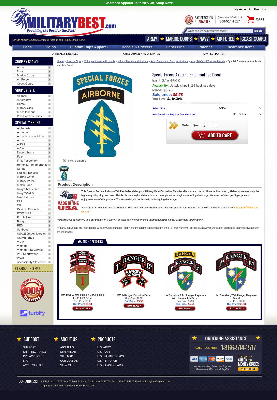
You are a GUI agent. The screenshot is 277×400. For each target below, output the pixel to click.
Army (152, 39)
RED (20, 225)
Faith (20, 156)
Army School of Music (31, 136)
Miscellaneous (26, 112)
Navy (204, 39)
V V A (20, 241)
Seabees (22, 229)
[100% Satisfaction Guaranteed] (33, 290)
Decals (137, 47)
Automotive (24, 99)
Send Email (68, 351)
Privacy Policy (34, 356)
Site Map (66, 356)
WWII (20, 258)
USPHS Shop (25, 237)
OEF (20, 201)
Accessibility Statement (31, 262)
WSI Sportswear (27, 253)
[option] (64, 173)
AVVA (20, 148)
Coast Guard (253, 39)
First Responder (27, 160)
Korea (21, 168)
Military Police (26, 180)
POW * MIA (24, 213)
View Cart (67, 365)
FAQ (25, 360)
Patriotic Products (28, 209)
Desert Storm (25, 152)
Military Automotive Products (99, 61)
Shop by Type (73, 61)
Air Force (225, 39)
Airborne (22, 132)
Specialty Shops (27, 122)
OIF (19, 205)
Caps (27, 47)
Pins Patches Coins (29, 116)
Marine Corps (179, 39)
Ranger (22, 221)
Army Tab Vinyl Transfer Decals (207, 61)
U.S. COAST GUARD (110, 365)
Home (60, 61)
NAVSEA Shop (26, 197)
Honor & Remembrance (32, 164)
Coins (51, 47)
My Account (242, 9)
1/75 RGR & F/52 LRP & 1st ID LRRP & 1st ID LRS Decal (82, 297)
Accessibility (33, 365)
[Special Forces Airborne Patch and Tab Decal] (74, 161)
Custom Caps (89, 47)
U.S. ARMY (104, 347)
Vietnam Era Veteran (30, 249)
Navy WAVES (25, 193)
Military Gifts (25, 107)
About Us (259, 9)
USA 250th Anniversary (31, 233)
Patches (206, 47)
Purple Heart (25, 217)
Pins (175, 47)
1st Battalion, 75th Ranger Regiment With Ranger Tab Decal (185, 297)
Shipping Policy (34, 351)
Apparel (22, 95)
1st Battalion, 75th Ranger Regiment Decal (236, 297)
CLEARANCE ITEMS (27, 268)
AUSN (21, 144)
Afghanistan (24, 128)
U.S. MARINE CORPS (110, 356)
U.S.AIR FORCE (107, 360)
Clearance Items (240, 47)
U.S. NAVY (104, 351)
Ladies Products (27, 172)
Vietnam (22, 245)
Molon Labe (24, 185)
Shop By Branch (27, 61)
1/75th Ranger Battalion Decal (134, 295)
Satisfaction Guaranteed (198, 19)
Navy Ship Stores (28, 189)
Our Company (70, 360)
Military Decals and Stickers (133, 61)
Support (29, 347)
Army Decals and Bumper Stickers (169, 61)
